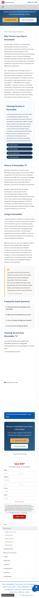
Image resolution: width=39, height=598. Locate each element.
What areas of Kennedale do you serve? (19, 315)
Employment (7, 561)
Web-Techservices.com (27, 595)
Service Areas (11, 32)
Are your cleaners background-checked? (19, 320)
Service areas (7, 528)
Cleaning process (8, 549)
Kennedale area (9, 542)
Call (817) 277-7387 (20, 441)
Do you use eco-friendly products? (17, 326)
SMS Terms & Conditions (15, 512)
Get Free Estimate (28, 20)
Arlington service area (10, 532)
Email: (5, 495)
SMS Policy (22, 592)
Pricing (5, 557)
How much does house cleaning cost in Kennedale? (18, 308)
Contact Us (7, 565)
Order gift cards (8, 568)
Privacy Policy (24, 512)
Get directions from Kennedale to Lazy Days (18, 415)
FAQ (25, 584)
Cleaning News (8, 576)
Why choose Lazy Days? (10, 553)
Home (5, 32)
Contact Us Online (19, 446)
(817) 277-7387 (32, 2)
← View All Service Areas (19, 454)
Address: (6, 477)
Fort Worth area (9, 535)
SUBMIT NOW (19, 517)
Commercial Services (27, 589)
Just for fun (7, 573)
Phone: (6, 488)
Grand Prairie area (9, 538)
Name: (5, 470)
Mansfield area (8, 545)
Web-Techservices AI (8, 595)
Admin (35, 10)
